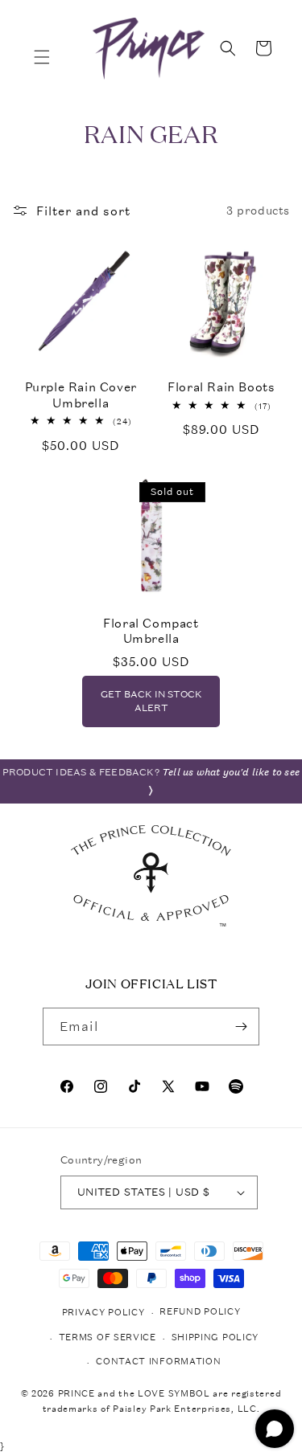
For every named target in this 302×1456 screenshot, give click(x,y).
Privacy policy (103, 1313)
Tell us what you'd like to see (231, 772)
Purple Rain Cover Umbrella (81, 395)
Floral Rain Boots (221, 387)
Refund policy (199, 1312)
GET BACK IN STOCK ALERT (151, 701)
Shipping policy (215, 1337)
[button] (42, 57)
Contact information (158, 1362)
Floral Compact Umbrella (150, 631)
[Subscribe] (241, 1026)
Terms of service (107, 1337)
